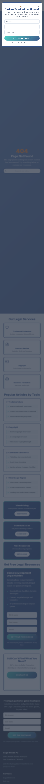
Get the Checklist (22, 38)
